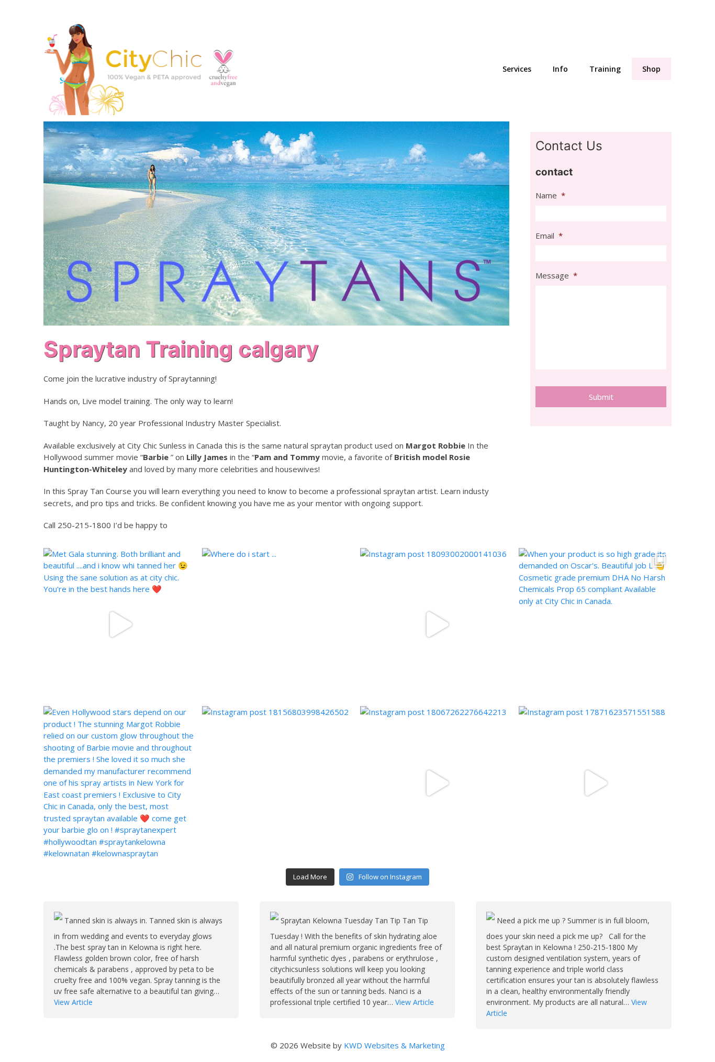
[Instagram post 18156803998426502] (278, 782)
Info (560, 69)
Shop (651, 69)
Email (549, 236)
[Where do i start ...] (278, 624)
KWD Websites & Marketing (394, 1045)
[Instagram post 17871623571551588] (595, 782)
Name (550, 195)
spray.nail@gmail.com (529, 11)
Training (605, 69)
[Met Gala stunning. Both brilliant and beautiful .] (120, 624)
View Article (73, 1002)
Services (516, 69)
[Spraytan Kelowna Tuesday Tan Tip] (275, 920)
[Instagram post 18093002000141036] (436, 624)
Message (556, 276)
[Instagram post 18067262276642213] (436, 782)
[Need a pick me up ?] (491, 920)
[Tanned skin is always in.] (59, 920)
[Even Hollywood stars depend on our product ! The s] (120, 782)
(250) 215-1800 (642, 11)
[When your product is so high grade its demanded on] (595, 624)
